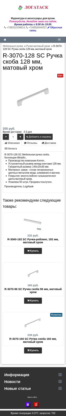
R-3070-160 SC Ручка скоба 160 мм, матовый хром (33, 340)
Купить (34, 251)
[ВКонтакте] (28, 404)
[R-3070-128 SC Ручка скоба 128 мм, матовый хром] (33, 96)
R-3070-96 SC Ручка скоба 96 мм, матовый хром (33, 291)
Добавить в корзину (39, 136)
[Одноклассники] (37, 404)
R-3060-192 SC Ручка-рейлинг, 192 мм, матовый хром (33, 241)
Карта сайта (32, 397)
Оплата (12, 148)
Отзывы (32, 143)
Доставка (50, 143)
